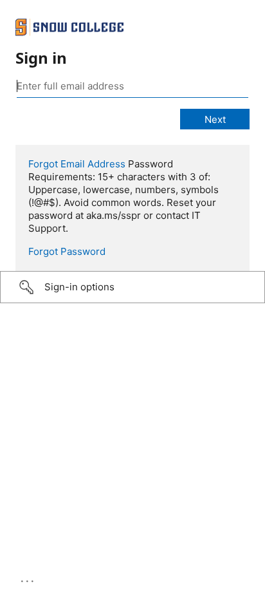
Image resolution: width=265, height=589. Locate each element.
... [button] (28, 578)
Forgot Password (66, 251)
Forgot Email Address (76, 164)
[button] (132, 287)
